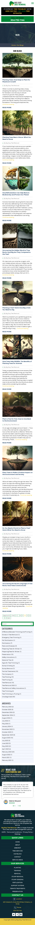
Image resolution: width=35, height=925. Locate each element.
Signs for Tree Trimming (10, 663)
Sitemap (17, 834)
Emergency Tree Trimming (10, 637)
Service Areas (17, 860)
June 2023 (5, 743)
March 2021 (6, 757)
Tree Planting (6, 677)
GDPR (3, 832)
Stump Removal (7, 668)
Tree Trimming (7, 691)
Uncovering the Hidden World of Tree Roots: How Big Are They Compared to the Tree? (16, 252)
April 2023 (5, 749)
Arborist (17, 848)
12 (29, 615)
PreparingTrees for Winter (10, 651)
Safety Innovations (8, 657)
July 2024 (5, 721)
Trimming (17, 870)
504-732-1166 (17, 20)
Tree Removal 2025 (8, 685)
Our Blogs (17, 854)
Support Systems (17, 885)
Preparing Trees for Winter (11, 649)
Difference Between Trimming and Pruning (16, 632)
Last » (8, 618)
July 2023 (5, 740)
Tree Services (17, 851)
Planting (17, 867)
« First (12, 615)
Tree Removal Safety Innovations (13, 688)
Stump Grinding (7, 665)
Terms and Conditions (14, 832)
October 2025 (6, 709)
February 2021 (6, 760)
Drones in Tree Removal (10, 634)
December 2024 (7, 712)
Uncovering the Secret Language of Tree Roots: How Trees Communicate (17, 584)
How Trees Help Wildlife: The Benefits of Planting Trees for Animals (17, 362)
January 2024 (6, 726)
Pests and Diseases (8, 646)
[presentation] (14, 806)
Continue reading (8, 104)
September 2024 (7, 715)
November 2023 (7, 729)
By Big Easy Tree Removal (11, 85)
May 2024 (5, 723)
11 (27, 615)
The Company (6, 674)
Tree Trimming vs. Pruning (10, 694)
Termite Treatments (8, 671)
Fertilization (6, 643)
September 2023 (7, 735)
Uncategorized (7, 697)
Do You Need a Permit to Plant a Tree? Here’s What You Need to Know (16, 529)
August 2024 (6, 718)
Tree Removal (6, 682)
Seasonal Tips (6, 660)
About (17, 845)
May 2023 (5, 746)
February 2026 (7, 707)
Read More (6, 107)
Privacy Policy (27, 832)
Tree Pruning (6, 680)
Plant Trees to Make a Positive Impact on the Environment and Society (17, 473)
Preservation (6, 654)
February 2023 (6, 752)
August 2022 (6, 754)
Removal (17, 873)
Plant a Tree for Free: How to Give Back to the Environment (16, 420)
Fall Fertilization (7, 640)
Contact (17, 857)
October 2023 (6, 732)
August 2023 (6, 738)
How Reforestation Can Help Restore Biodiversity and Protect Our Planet (15, 194)
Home (17, 842)
